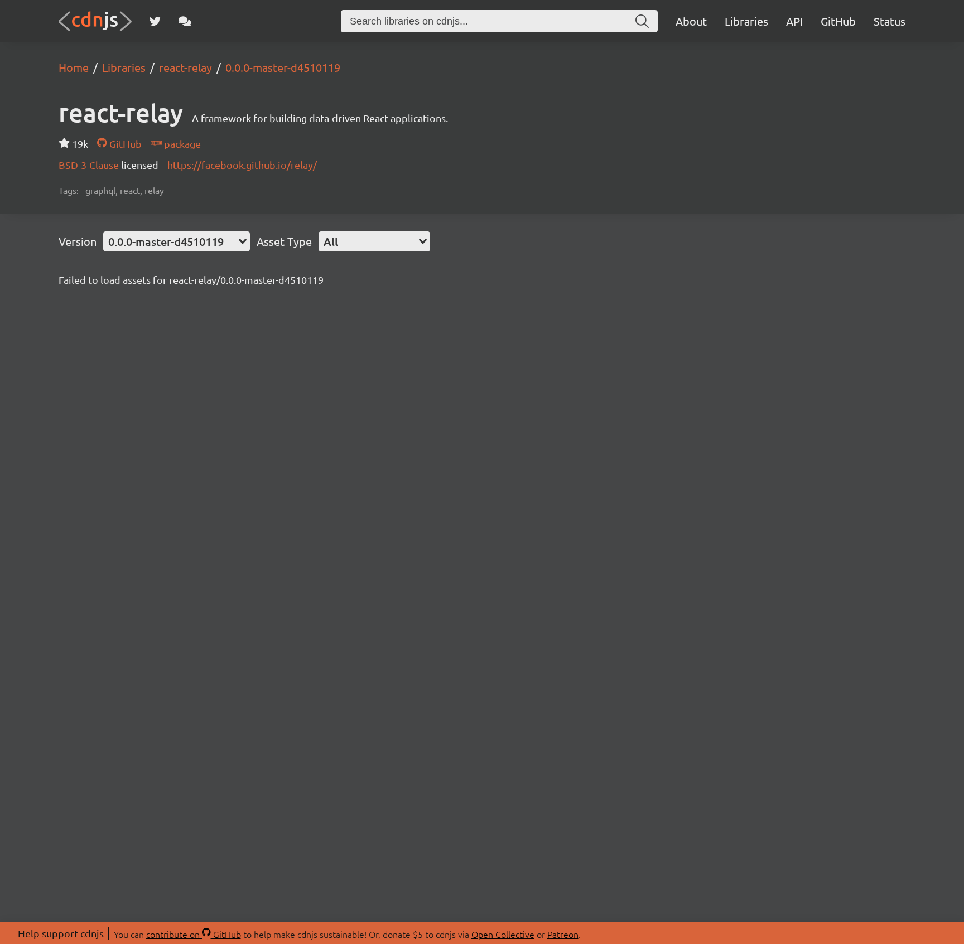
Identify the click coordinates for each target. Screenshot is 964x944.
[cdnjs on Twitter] (155, 21)
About (691, 21)
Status (889, 21)
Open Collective (502, 934)
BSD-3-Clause (90, 165)
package (181, 143)
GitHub (838, 21)
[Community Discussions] (185, 21)
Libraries (746, 21)
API (794, 21)
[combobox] (176, 241)
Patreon (563, 934)
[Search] (642, 21)
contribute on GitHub (193, 934)
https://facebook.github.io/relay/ (242, 165)
